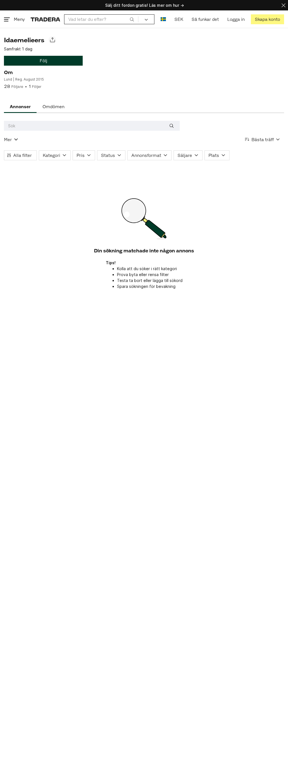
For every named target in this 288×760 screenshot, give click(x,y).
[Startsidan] (45, 19)
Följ (43, 60)
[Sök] (132, 19)
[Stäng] (283, 5)
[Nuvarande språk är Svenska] (163, 19)
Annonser (20, 106)
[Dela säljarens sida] (52, 40)
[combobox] (101, 19)
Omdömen (53, 106)
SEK (178, 19)
